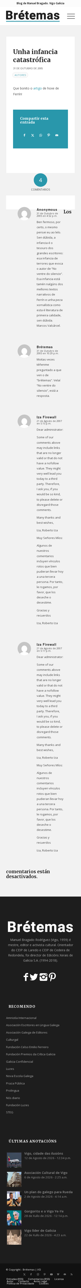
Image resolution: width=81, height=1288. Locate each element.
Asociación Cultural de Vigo (46, 1173)
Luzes (10, 1069)
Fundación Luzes (17, 1105)
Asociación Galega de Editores (26, 1032)
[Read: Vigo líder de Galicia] (14, 1237)
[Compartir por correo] (57, 135)
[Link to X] (24, 1274)
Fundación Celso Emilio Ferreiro (27, 1047)
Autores (20, 75)
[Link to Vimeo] (58, 1274)
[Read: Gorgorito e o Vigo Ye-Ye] (14, 1218)
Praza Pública (15, 1083)
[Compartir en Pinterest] (49, 135)
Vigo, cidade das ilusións (43, 1153)
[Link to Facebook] (31, 1274)
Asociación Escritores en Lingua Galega (32, 1025)
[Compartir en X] (32, 135)
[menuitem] (58, 16)
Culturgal (12, 1040)
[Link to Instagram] (37, 1274)
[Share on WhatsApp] (41, 135)
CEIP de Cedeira (53, 950)
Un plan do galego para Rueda (48, 1192)
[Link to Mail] (64, 1274)
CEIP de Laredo (27, 950)
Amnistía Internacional (21, 1018)
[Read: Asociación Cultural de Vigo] (14, 1179)
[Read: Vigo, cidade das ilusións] (14, 1160)
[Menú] (69, 16)
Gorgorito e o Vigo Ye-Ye (44, 1211)
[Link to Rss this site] (71, 1274)
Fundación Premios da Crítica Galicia (30, 1054)
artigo (37, 88)
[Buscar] (58, 16)
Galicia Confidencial (19, 1062)
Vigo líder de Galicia (40, 1230)
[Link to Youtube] (51, 1274)
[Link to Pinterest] (44, 1274)
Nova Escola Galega (19, 1076)
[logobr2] (33, 16)
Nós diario (13, 1098)
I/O (39, 1269)
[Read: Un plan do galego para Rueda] (14, 1198)
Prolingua (12, 1090)
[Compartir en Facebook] (24, 135)
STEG (9, 1112)
